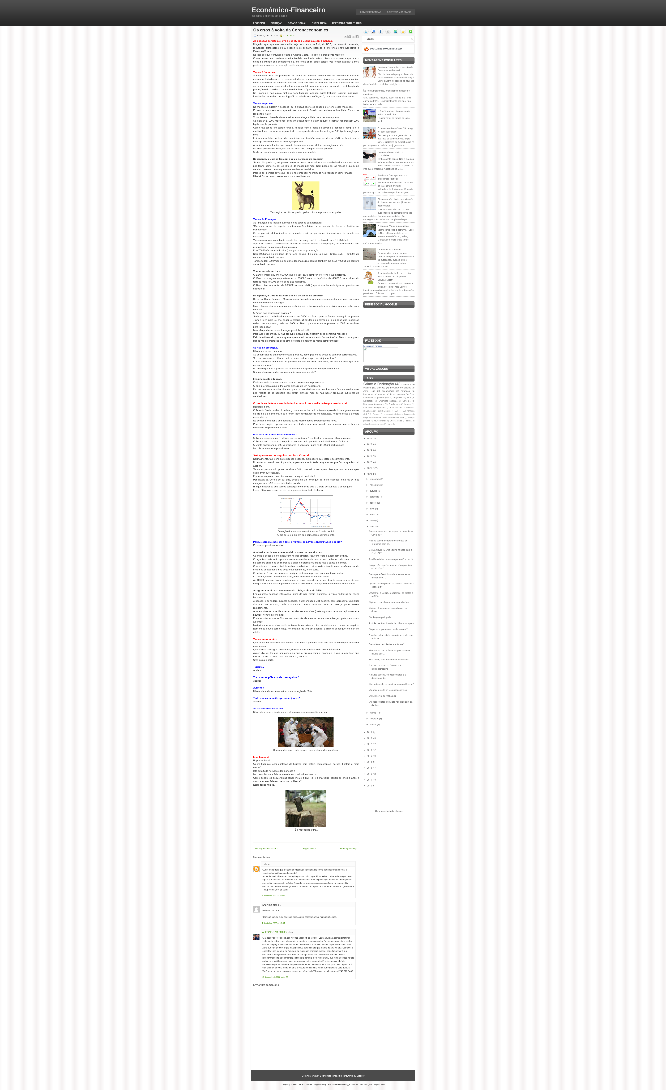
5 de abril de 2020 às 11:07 (273, 895)
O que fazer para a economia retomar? (388, 629)
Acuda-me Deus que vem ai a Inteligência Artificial (392, 177)
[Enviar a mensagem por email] (346, 36)
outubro (374, 490)
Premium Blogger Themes (347, 1084)
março (373, 712)
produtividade (395, 407)
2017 (370, 743)
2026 (370, 438)
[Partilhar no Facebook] (357, 36)
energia (382, 394)
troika (390, 424)
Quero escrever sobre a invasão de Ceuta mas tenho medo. (395, 68)
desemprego (388, 390)
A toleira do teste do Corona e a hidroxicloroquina (385, 667)
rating (365, 424)
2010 (370, 785)
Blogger (398, 811)
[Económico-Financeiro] (380, 361)
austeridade (389, 414)
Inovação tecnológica (400, 387)
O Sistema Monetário (399, 12)
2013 (370, 767)
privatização (383, 397)
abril (372, 526)
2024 (370, 450)
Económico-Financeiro (288, 10)
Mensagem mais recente (266, 848)
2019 (370, 732)
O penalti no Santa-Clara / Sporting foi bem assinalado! (395, 130)
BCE (409, 397)
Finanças (276, 23)
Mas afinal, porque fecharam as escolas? (389, 659)
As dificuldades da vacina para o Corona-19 (391, 559)
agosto (373, 502)
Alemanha (410, 407)
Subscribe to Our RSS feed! (386, 49)
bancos (407, 404)
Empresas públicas (388, 400)
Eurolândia (319, 23)
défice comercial (383, 417)
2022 (370, 462)
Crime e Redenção (370, 12)
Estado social (297, 23)
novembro (375, 484)
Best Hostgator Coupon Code (372, 1084)
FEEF (404, 410)
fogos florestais (397, 394)
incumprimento (380, 420)
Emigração (368, 400)
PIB (367, 414)
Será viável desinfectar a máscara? (386, 644)
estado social (398, 417)
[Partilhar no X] (353, 36)
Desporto (387, 410)
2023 (370, 456)
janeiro (373, 724)
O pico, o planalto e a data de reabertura (389, 602)
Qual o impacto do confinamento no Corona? (391, 684)
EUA (396, 410)
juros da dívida (396, 420)
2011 (370, 779)
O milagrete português (380, 617)
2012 (370, 773)
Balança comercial (373, 410)
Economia (259, 23)
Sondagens (394, 404)
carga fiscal (368, 417)
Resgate (376, 414)
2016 (370, 750)
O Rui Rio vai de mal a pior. (382, 695)
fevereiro (374, 718)
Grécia (412, 410)
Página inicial (309, 848)
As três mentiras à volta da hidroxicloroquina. (391, 623)
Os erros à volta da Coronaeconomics (290, 30)
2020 (370, 473)
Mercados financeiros (373, 404)
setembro (375, 496)
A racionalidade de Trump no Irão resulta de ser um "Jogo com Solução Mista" (394, 276)
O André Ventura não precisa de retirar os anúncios (394, 112)
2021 (370, 468)
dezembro (375, 478)
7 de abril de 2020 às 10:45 (273, 923)
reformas (405, 390)
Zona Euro (369, 390)
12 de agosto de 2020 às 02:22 (275, 977)
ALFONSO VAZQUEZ (274, 932)
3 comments (289, 35)
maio (372, 520)
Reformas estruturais (347, 23)
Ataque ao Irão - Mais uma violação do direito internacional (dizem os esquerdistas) (395, 202)
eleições (381, 387)
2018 (370, 738)
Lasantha (331, 1084)
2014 (370, 761)
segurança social (378, 424)
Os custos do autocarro (389, 249)
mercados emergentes (374, 407)
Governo (407, 400)
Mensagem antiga (348, 848)
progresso (398, 397)
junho (373, 514)
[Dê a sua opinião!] (349, 36)
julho (372, 508)
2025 (370, 444)
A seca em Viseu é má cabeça (393, 225)
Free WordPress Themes (301, 1084)
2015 (370, 755)
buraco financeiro (404, 414)
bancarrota (368, 394)
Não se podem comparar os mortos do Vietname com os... (388, 542)
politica (409, 420)
